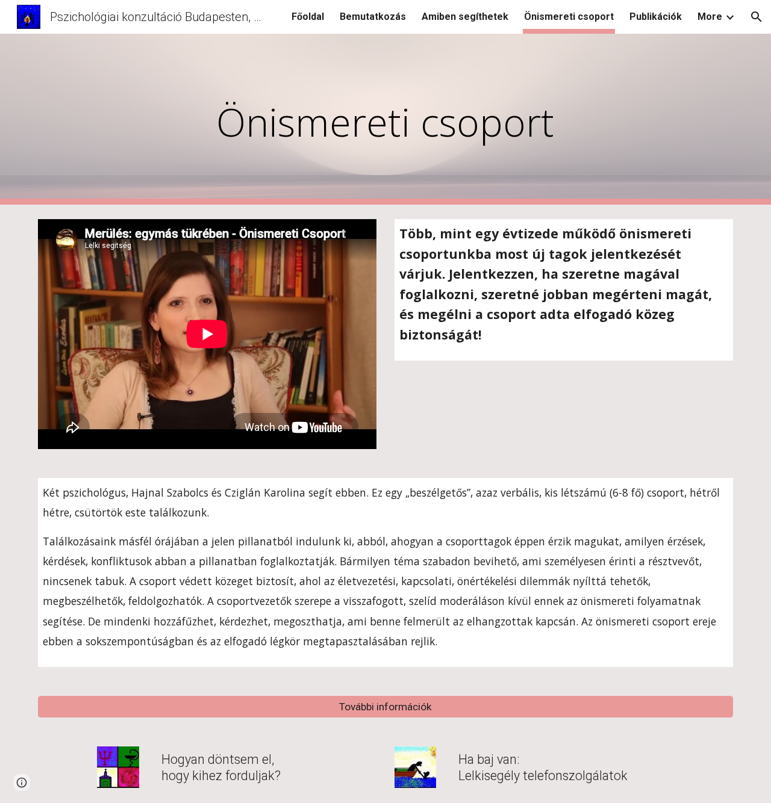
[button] (756, 16)
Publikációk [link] (655, 16)
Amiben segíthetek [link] (465, 16)
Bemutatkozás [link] (373, 16)
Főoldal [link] (308, 16)
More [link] (710, 16)
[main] (385, 119)
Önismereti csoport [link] (569, 16)
